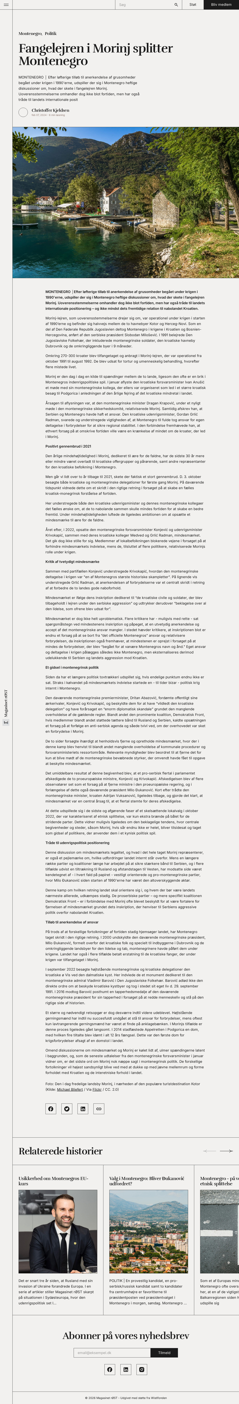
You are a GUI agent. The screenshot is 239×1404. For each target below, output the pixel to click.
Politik (51, 33)
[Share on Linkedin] (83, 1108)
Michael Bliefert (70, 1089)
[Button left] (209, 1151)
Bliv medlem (221, 4)
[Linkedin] (125, 1369)
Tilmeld (164, 1353)
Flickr (97, 1089)
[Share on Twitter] (66, 1108)
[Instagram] (141, 1369)
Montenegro (30, 33)
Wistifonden (159, 1398)
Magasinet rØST (106, 1398)
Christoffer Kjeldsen (50, 110)
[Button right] (226, 1151)
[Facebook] (109, 1369)
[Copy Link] (98, 1108)
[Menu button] (6, 4)
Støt (192, 4)
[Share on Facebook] (50, 1108)
